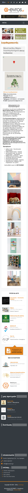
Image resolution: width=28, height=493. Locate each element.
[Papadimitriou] (8, 30)
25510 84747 (8, 461)
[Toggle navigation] (24, 22)
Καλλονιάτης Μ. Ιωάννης (17, 316)
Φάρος (12, 308)
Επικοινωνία (7, 472)
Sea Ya (12, 336)
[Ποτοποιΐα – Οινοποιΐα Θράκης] (6, 300)
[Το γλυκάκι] (20, 37)
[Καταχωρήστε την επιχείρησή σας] (14, 350)
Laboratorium (14, 362)
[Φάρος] (6, 309)
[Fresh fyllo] (3, 402)
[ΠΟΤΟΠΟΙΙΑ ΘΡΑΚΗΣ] (8, 37)
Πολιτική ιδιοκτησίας (9, 476)
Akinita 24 (13, 326)
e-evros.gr (20, 484)
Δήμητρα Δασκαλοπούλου (17, 372)
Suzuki (9, 416)
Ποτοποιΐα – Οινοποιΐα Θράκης (17, 298)
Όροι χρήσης (7, 474)
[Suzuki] (3, 417)
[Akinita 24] (6, 328)
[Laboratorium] (6, 365)
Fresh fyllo (10, 401)
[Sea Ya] (6, 339)
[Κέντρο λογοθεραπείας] (14, 180)
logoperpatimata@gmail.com (14, 100)
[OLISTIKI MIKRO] (20, 30)
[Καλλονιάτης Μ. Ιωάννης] (6, 318)
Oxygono (9, 408)
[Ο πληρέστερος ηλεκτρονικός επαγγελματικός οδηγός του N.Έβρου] (14, 10)
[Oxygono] (3, 410)
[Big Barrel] (14, 16)
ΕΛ (5, 2)
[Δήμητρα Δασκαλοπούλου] (6, 375)
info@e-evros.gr (8, 464)
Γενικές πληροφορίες (9, 470)
